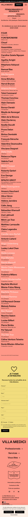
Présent (14, 18)
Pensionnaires (10, 14)
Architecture (4, 20)
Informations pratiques (14, 482)
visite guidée (4, 1)
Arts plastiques (13, 20)
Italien (11, 422)
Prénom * (3, 386)
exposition (18, 1)
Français (5, 422)
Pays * (2, 408)
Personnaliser (14, 514)
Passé (8, 18)
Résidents (20, 14)
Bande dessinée (22, 20)
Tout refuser (20, 512)
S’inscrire (5, 430)
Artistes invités (14, 16)
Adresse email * (5, 400)
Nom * (2, 393)
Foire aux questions (14, 488)
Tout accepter (8, 512)
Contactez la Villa (14, 485)
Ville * (2, 415)
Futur (19, 18)
